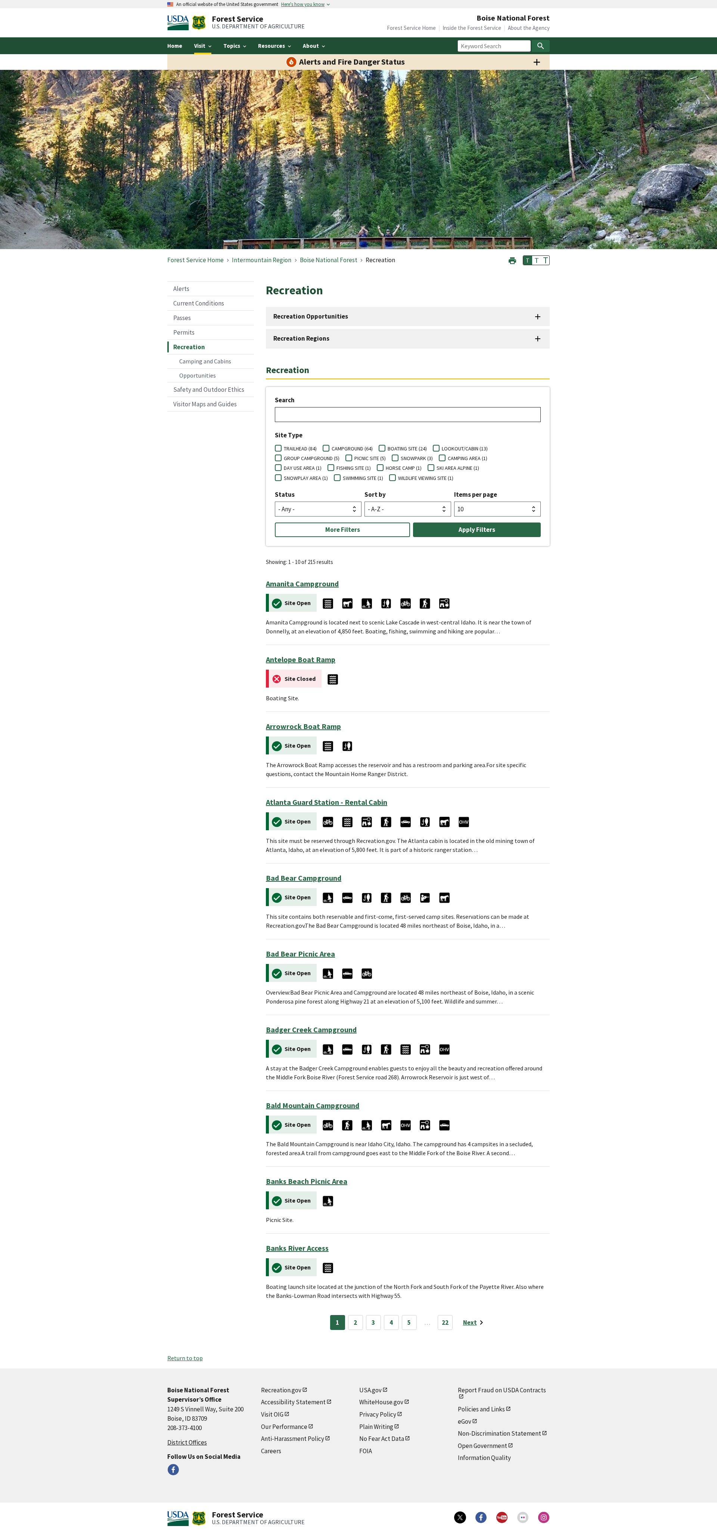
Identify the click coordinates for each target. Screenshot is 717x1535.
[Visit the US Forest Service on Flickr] (523, 1517)
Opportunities (197, 375)
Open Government (482, 1446)
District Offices (187, 1442)
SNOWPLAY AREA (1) (306, 478)
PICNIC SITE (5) (370, 458)
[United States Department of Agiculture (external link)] (179, 22)
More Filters (342, 529)
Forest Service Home (411, 27)
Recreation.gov (281, 1390)
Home (174, 45)
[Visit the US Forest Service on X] (460, 1517)
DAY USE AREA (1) (303, 468)
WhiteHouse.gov (381, 1402)
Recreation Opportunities (310, 316)
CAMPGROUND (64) (352, 448)
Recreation (189, 347)
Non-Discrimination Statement (499, 1433)
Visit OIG (272, 1414)
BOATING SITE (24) (407, 448)
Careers (271, 1451)
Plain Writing (376, 1427)
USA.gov (370, 1390)
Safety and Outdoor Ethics (208, 389)
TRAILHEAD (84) (300, 448)
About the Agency (529, 27)
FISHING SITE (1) (353, 468)
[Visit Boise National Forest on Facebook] (173, 1470)
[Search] (541, 46)
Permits (184, 332)
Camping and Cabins (205, 361)
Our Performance (284, 1427)
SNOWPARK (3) (417, 458)
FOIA (365, 1451)
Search (285, 400)
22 (445, 1322)
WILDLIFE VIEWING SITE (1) (425, 478)
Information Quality (484, 1458)
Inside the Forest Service (472, 27)
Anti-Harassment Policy (292, 1439)
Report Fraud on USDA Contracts (502, 1390)
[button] (512, 259)
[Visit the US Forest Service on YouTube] (502, 1517)
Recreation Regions (301, 338)
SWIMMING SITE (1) (363, 478)
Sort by (375, 494)
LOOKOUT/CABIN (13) (465, 448)
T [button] (528, 260)
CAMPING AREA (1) (467, 458)
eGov (464, 1421)
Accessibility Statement (293, 1402)
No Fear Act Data (381, 1439)
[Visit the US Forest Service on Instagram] (544, 1517)
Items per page (475, 494)
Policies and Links (481, 1409)
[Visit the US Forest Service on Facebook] (481, 1517)
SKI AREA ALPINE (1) (458, 468)
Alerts (181, 289)
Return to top (185, 1358)
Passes (182, 318)
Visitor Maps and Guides (205, 404)
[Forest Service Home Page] (199, 22)
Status (285, 494)
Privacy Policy (377, 1414)
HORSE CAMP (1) (404, 468)
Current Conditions (198, 303)
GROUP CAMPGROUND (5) (311, 458)
